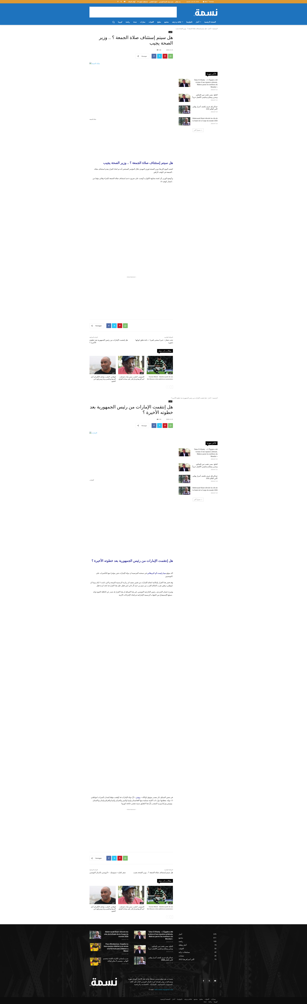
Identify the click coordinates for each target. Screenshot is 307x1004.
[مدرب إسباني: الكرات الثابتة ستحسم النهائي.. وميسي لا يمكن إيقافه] (95, 961)
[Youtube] (124, 1)
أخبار (209, 28)
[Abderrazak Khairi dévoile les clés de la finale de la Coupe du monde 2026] (184, 121)
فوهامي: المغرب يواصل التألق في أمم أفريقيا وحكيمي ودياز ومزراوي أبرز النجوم (103, 379)
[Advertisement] (133, 12)
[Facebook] (118, 1)
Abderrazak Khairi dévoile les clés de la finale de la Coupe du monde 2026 (116, 934)
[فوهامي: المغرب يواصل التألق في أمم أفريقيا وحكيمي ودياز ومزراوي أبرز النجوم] (102, 365)
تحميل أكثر (197, 130)
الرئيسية (215, 28)
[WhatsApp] (170, 56)
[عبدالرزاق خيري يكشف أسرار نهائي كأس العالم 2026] (184, 109)
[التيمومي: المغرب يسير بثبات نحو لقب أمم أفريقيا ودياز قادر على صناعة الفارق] (131, 365)
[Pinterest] (165, 56)
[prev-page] (167, 387)
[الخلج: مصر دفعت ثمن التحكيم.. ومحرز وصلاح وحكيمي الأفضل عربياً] (184, 98)
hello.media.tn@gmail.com (163, 989)
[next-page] (171, 387)
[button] (113, 22)
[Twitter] (121, 1)
